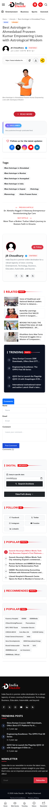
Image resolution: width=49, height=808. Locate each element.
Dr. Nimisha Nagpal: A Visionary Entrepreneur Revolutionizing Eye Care (24, 212)
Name (5, 406)
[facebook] (16, 276)
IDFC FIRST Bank (12, 628)
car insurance (25, 650)
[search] (46, 4)
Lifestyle (12, 19)
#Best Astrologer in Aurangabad (16, 178)
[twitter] (21, 276)
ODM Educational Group (31, 641)
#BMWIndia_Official (12, 654)
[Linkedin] (37, 147)
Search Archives (24, 484)
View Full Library (24, 494)
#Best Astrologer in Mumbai (15, 173)
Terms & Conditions (18, 798)
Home (5, 19)
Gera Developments (13, 641)
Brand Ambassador (13, 645)
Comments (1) (8, 449)
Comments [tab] (8, 401)
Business (25, 12)
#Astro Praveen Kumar (28, 194)
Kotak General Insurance (14, 637)
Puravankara (30, 623)
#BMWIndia (34, 619)
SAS (34, 645)
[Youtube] (30, 147)
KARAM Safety (38, 632)
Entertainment (12, 12)
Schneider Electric (28, 628)
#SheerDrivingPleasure (14, 623)
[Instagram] (24, 147)
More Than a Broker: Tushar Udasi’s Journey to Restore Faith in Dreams (24, 222)
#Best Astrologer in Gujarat (14, 189)
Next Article (23, 218)
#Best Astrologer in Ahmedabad (16, 168)
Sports (34, 12)
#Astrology (34, 189)
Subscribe (40, 780)
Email (5, 416)
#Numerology (9, 194)
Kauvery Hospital (12, 619)
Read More (24, 114)
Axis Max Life (24, 632)
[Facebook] (12, 147)
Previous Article (26, 207)
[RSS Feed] (33, 276)
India (28, 637)
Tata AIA (26, 645)
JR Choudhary (14, 255)
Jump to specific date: (15, 475)
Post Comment (11, 446)
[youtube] (27, 276)
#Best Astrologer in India (13, 184)
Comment (7, 427)
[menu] (3, 5)
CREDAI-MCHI (11, 632)
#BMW (23, 619)
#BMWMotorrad (11, 650)
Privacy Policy (33, 798)
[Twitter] (18, 147)
